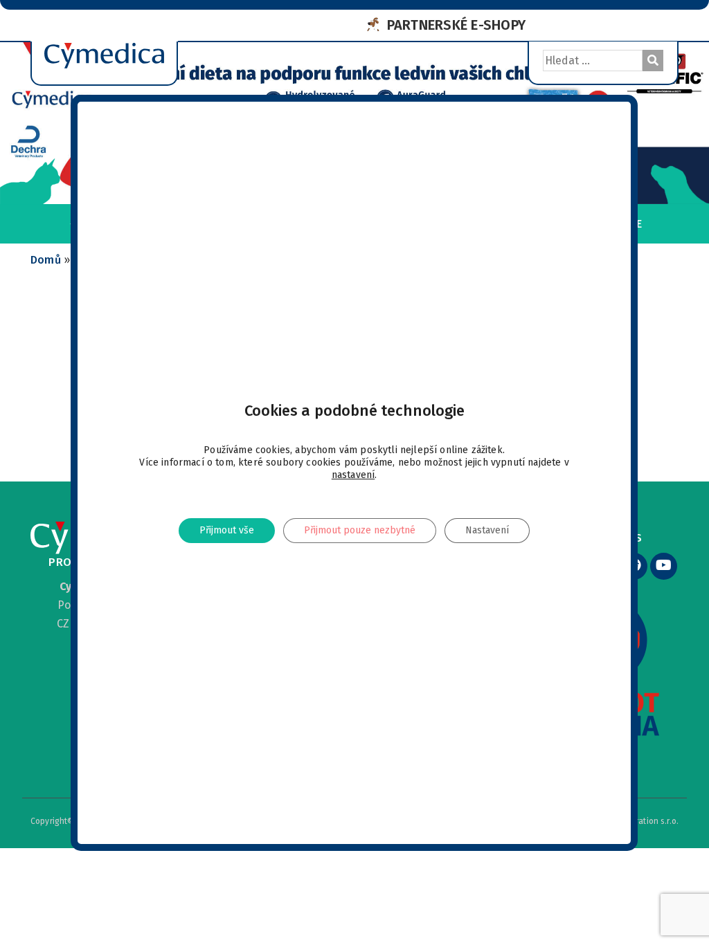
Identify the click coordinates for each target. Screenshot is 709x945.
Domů (45, 259)
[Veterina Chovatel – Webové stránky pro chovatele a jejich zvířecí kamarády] (104, 35)
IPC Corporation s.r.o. (639, 821)
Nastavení (488, 530)
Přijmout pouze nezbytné (359, 530)
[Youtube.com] (663, 566)
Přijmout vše (226, 530)
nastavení (353, 475)
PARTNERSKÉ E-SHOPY (456, 25)
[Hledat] (653, 60)
